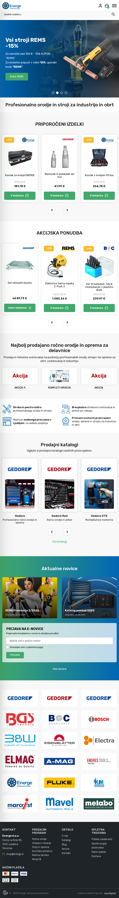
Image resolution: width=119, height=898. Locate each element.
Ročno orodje (39, 839)
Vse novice (59, 669)
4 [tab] (66, 93)
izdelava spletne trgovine (90, 893)
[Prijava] (100, 5)
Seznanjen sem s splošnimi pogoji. (26, 647)
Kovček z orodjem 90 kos (99, 175)
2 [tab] (57, 93)
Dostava (96, 856)
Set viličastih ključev (20, 282)
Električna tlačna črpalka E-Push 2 (59, 285)
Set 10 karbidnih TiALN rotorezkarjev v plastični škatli (99, 287)
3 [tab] (62, 93)
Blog (64, 844)
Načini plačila (99, 851)
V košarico (17, 195)
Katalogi (66, 840)
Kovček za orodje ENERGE (20, 175)
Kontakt (66, 853)
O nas (65, 835)
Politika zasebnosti (102, 839)
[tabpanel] (59, 59)
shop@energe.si (15, 854)
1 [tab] (53, 93)
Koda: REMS (16, 76)
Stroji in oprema (40, 847)
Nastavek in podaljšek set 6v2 (59, 175)
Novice (65, 848)
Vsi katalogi (59, 541)
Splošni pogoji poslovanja (99, 845)
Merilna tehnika (40, 855)
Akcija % (36, 859)
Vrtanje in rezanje (41, 843)
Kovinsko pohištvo (42, 851)
